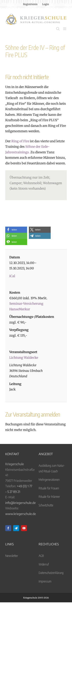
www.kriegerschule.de (20, 514)
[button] (16, 230)
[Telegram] (16, 528)
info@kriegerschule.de (20, 503)
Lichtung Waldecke (23, 358)
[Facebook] (8, 528)
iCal (12, 276)
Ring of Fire (20, 141)
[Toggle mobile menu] (65, 29)
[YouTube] (24, 528)
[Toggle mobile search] (58, 29)
